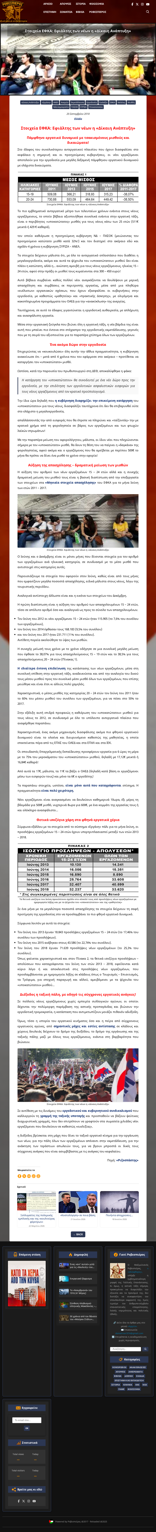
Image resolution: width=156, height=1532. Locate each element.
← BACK (78, 1234)
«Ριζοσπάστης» (127, 1160)
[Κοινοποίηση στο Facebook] (19, 1176)
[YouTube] (147, 4)
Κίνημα (127, 1384)
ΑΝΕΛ (55, 102)
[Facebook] (132, 4)
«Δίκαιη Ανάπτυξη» (30, 102)
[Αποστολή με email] (29, 1176)
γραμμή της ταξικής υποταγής (62, 1116)
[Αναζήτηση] (147, 11)
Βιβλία (80, 12)
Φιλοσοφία (96, 4)
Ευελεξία (103, 102)
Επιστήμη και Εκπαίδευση (129, 1380)
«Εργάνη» (46, 102)
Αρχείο (48, 4)
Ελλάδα (78, 119)
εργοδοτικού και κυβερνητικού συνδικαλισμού (97, 1111)
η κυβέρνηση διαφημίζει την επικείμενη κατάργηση (93, 401)
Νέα (145, 1384)
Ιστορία (81, 4)
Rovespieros (119, 1367)
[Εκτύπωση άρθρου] (38, 1176)
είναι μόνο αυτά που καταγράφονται (93, 785)
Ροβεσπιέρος (97, 12)
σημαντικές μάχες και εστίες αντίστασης (84, 1026)
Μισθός (131, 102)
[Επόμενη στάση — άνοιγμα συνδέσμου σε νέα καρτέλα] (27, 1283)
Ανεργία (64, 102)
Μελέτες (121, 102)
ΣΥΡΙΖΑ (83, 107)
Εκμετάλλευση (77, 102)
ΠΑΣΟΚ (74, 107)
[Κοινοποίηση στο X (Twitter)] (24, 1176)
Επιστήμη (49, 12)
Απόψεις (65, 4)
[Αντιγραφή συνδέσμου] (34, 1176)
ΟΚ (26, 1428)
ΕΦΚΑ (112, 102)
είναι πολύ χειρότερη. (57, 790)
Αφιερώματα (136, 1371)
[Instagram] (142, 4)
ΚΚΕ (137, 1384)
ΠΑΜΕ (121, 1389)
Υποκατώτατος (96, 107)
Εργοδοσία (92, 102)
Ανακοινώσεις (138, 1367)
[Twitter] (137, 4)
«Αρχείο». (132, 1326)
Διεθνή (129, 1376)
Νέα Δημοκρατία (61, 107)
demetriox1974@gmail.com (129, 1333)
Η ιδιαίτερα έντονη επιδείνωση (42, 668)
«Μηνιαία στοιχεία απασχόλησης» (70, 482)
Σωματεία (66, 12)
